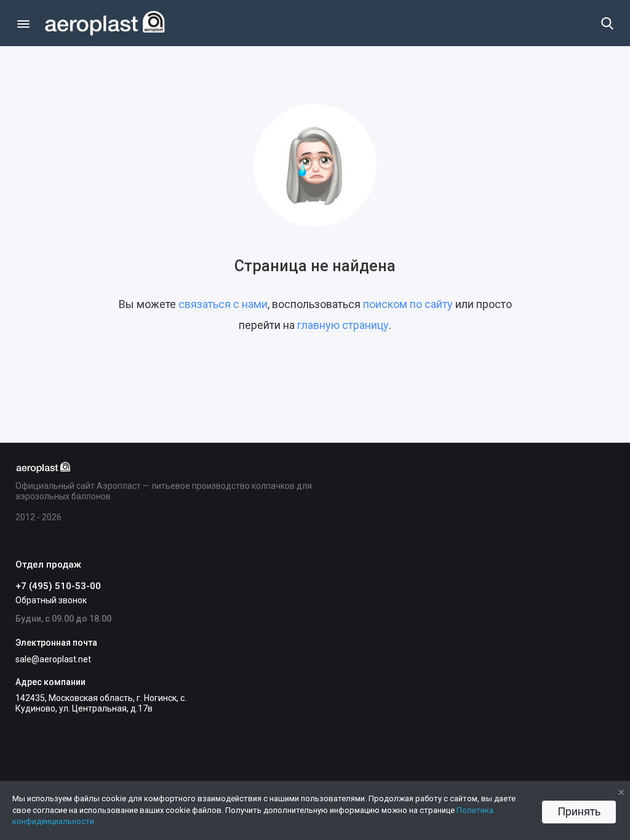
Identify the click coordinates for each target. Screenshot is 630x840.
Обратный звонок (51, 600)
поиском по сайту (408, 304)
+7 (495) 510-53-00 (58, 586)
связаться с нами (223, 304)
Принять (578, 811)
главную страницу (343, 325)
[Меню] (23, 23)
